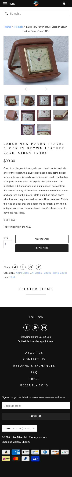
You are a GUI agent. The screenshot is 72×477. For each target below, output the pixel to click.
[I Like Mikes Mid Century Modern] (36, 3)
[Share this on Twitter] (15, 267)
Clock (13, 277)
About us (34, 353)
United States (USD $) (17, 428)
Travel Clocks (60, 273)
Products (18, 27)
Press (34, 379)
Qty (5, 238)
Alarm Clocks (23, 273)
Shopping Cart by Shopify (16, 441)
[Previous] (27, 89)
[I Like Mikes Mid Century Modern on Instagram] (45, 327)
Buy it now (41, 248)
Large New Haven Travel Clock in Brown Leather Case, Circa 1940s (34, 148)
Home (8, 27)
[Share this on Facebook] (22, 267)
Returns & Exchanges (34, 366)
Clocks (48, 273)
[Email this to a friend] (38, 267)
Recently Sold (34, 385)
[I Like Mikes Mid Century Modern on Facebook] (27, 327)
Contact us (34, 359)
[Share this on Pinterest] (30, 267)
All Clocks (36, 273)
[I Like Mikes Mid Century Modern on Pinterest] (36, 327)
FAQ (34, 372)
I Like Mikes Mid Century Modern (28, 437)
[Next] (45, 89)
